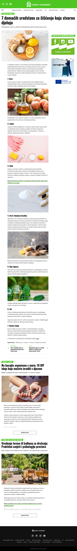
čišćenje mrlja (19, 342)
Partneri (62, 10)
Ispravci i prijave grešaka (34, 542)
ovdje (37, 338)
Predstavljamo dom (19, 540)
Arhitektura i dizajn (28, 10)
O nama (25, 542)
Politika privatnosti (57, 542)
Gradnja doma (39, 10)
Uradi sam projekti (53, 10)
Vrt (45, 10)
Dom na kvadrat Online (8, 540)
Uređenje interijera (16, 10)
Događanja (19, 542)
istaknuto (26, 342)
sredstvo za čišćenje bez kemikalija (38, 342)
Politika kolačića (46, 542)
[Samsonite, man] (62, 76)
